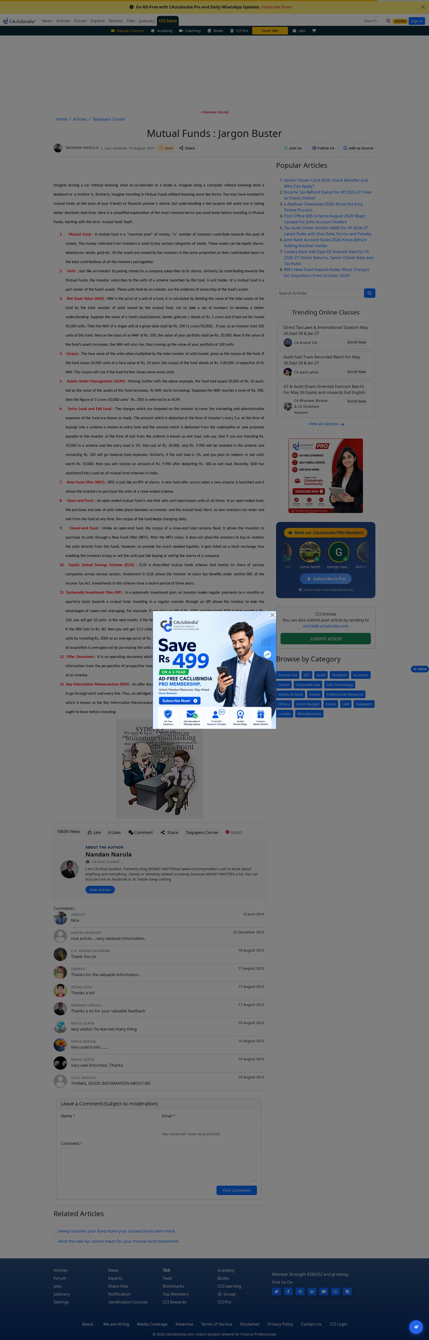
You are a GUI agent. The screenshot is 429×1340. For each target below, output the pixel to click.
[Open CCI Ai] (416, 1327)
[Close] (272, 615)
